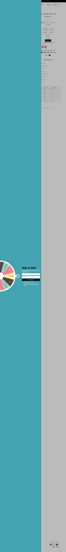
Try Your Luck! (31, 279)
